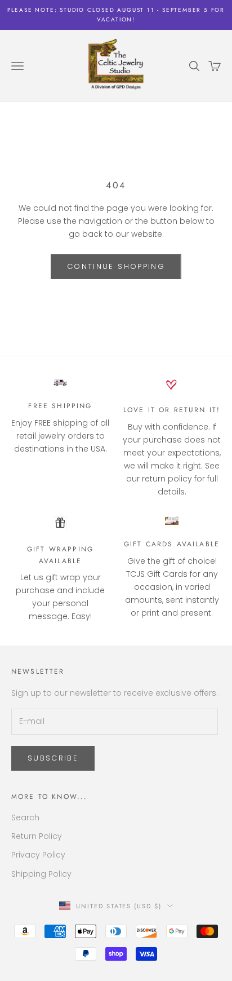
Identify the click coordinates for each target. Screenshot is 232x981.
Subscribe (53, 758)
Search (25, 817)
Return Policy (36, 836)
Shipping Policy (41, 874)
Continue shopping (116, 266)
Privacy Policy (38, 854)
